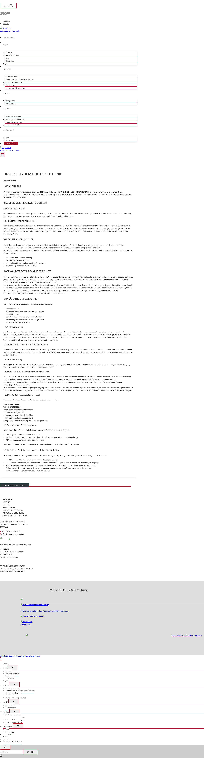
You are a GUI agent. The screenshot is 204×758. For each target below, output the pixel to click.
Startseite (6, 664)
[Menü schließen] (0, 659)
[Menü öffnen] (2, 154)
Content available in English (12, 742)
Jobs (7, 64)
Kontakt (6, 502)
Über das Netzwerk (12, 77)
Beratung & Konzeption (14, 122)
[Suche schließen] (5, 747)
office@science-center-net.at (12, 534)
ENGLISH (6, 24)
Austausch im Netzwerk (14, 82)
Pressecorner (10, 141)
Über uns (9, 53)
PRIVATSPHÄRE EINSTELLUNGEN (12, 566)
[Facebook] (3, 14)
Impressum (7, 499)
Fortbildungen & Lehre (13, 116)
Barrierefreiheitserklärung (15, 515)
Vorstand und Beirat (13, 55)
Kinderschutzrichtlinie (13, 513)
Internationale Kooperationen (16, 88)
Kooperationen (11, 104)
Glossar (6, 505)
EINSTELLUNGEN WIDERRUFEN (12, 571)
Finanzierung (10, 61)
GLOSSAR (6, 21)
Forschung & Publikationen (15, 119)
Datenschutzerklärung (13, 510)
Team (7, 58)
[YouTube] (8, 14)
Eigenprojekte (10, 101)
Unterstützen (11, 143)
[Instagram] (5, 14)
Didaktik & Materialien (13, 125)
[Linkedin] (1, 14)
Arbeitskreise (10, 85)
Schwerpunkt (9, 38)
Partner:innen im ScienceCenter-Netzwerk (20, 80)
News (7, 138)
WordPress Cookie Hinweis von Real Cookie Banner (20, 656)
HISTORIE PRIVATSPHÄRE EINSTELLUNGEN (16, 569)
